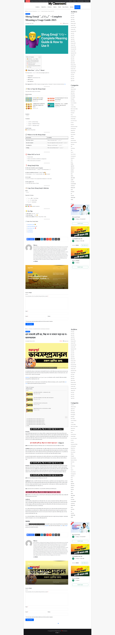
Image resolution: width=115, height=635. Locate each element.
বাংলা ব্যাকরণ (72, 181)
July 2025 (72, 33)
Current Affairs (73, 106)
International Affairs (74, 126)
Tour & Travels (65, 7)
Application (73, 91)
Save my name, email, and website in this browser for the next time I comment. (39, 321)
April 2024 (72, 60)
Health (59, 7)
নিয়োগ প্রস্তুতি (82, 240)
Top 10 (72, 152)
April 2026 (72, 19)
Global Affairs (73, 118)
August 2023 (73, 72)
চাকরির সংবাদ (72, 168)
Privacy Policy (87, 1)
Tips (71, 150)
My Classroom (64, 630)
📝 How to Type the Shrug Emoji (33, 60)
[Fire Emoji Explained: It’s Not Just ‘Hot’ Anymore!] (51, 99)
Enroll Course (80, 223)
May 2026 (72, 17)
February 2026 (73, 23)
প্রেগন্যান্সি (72, 179)
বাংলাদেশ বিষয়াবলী (73, 183)
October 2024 (73, 51)
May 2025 (72, 37)
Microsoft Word (76, 217)
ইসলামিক (72, 164)
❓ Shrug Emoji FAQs (31, 64)
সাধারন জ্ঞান (72, 195)
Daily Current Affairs (74, 108)
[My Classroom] (57, 3)
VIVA (72, 160)
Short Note (72, 144)
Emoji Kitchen (30, 231)
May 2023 (72, 78)
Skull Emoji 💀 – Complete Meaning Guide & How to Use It (39, 277)
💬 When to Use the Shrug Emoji (32, 61)
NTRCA (72, 136)
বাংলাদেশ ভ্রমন (73, 185)
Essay (72, 114)
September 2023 (73, 70)
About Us (70, 1)
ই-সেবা (72, 162)
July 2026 (72, 13)
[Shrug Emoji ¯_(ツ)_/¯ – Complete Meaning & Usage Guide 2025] (51, 105)
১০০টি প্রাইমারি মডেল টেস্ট (77, 239)
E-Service (49, 7)
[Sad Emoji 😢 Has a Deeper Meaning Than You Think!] (29, 99)
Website (49, 316)
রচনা (71, 193)
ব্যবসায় (72, 189)
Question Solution (74, 142)
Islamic (54, 7)
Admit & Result (73, 89)
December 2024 (73, 47)
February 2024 (73, 64)
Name (26, 311)
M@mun (35, 245)
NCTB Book (73, 132)
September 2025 (73, 31)
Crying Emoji (30, 230)
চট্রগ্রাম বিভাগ (72, 166)
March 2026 (73, 21)
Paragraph (72, 138)
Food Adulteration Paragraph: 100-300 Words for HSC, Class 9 (41, 1)
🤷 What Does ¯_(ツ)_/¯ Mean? (32, 58)
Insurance (72, 7)
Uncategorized (73, 156)
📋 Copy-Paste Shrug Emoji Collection (33, 65)
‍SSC (71, 146)
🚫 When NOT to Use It (31, 63)
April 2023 (72, 80)
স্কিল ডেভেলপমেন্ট (82, 219)
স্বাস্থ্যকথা (72, 199)
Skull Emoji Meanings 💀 (32, 226)
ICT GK (72, 122)
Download (77, 7)
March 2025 (73, 41)
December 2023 (73, 66)
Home (27, 11)
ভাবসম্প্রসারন (72, 191)
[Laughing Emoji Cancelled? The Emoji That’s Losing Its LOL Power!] (29, 106)
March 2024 (73, 62)
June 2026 (72, 15)
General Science (73, 116)
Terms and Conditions (80, 1)
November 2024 (73, 49)
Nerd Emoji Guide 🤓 (32, 224)
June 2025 (72, 35)
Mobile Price (73, 130)
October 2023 (73, 68)
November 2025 (73, 27)
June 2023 (72, 76)
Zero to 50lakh (75, 260)
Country (72, 104)
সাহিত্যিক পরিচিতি (73, 197)
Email (26, 316)
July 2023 (72, 74)
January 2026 (73, 25)
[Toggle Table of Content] (39, 57)
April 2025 (72, 39)
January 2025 (73, 45)
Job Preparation (73, 128)
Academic (37, 7)
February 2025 (73, 43)
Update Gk (43, 7)
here (65, 84)
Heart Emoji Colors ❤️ (32, 228)
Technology (73, 148)
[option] (46, 277)
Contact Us (74, 1)
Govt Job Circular (74, 120)
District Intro (73, 110)
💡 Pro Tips (29, 67)
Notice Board (73, 134)
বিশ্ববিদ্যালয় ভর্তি (73, 187)
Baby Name (73, 93)
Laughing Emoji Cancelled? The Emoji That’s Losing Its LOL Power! (39, 105)
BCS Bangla (73, 95)
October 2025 (73, 29)
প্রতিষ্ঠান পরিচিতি (73, 177)
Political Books (73, 140)
